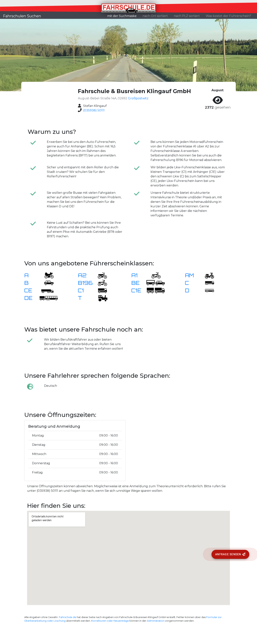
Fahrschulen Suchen (22, 16)
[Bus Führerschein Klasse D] (207, 290)
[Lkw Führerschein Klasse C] (207, 282)
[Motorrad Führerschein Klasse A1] (153, 275)
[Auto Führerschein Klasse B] (46, 282)
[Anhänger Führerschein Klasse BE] (155, 282)
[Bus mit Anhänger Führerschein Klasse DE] (48, 297)
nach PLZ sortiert (187, 16)
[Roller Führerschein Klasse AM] (207, 275)
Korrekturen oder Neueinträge (110, 620)
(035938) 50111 (94, 110)
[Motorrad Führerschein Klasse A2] (100, 275)
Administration (155, 620)
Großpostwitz (138, 98)
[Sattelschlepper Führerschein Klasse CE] (46, 290)
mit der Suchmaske (123, 16)
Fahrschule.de (67, 617)
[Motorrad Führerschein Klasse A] (46, 275)
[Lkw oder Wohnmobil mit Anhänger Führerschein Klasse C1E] (155, 290)
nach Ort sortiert (155, 16)
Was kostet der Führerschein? (228, 16)
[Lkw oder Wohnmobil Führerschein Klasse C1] (100, 290)
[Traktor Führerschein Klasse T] (100, 297)
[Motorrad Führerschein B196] (100, 282)
